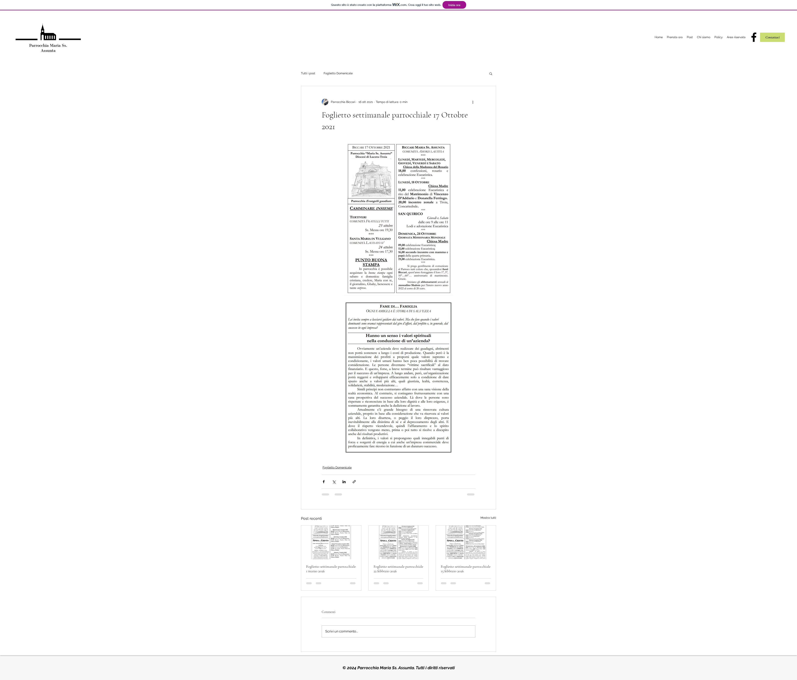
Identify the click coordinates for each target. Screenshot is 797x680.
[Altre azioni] (472, 101)
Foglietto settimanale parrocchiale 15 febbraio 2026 (465, 568)
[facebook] (754, 37)
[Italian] (766, 23)
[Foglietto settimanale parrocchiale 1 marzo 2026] (331, 542)
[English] (779, 23)
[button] (491, 73)
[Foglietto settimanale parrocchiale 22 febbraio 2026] (399, 542)
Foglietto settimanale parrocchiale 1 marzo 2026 (331, 568)
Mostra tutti (488, 517)
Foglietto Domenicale (338, 73)
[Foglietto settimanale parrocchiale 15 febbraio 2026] (466, 542)
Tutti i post (308, 73)
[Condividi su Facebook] (324, 482)
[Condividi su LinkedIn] (344, 482)
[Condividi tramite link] (354, 482)
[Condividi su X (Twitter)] (334, 482)
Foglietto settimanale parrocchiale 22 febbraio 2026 (398, 568)
